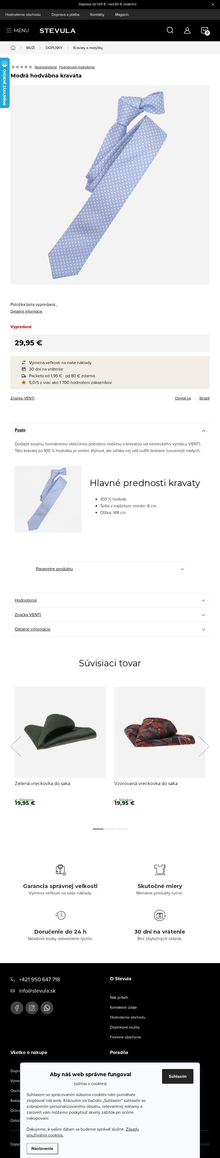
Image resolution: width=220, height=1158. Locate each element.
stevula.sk (31, 1007)
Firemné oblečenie (125, 1037)
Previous (15, 746)
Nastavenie (42, 1148)
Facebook (16, 1007)
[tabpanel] (60, 752)
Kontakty (97, 14)
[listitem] (112, 362)
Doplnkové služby (125, 1027)
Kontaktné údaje (123, 1007)
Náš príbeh (119, 997)
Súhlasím (178, 1076)
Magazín (122, 14)
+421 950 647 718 (39, 979)
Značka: (22, 398)
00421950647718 (47, 1007)
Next (204, 746)
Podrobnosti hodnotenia (77, 67)
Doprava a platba (65, 14)
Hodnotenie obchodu (23, 14)
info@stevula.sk (37, 990)
